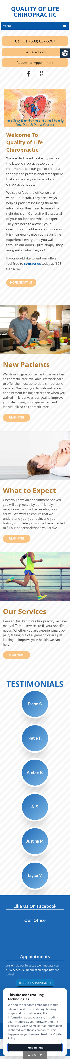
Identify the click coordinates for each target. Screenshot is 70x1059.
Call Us (36, 1055)
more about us (21, 282)
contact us (32, 263)
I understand (35, 1047)
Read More (16, 417)
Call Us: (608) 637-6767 (35, 41)
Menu (7, 26)
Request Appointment (35, 983)
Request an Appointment (35, 63)
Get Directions (35, 52)
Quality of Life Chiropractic (35, 11)
